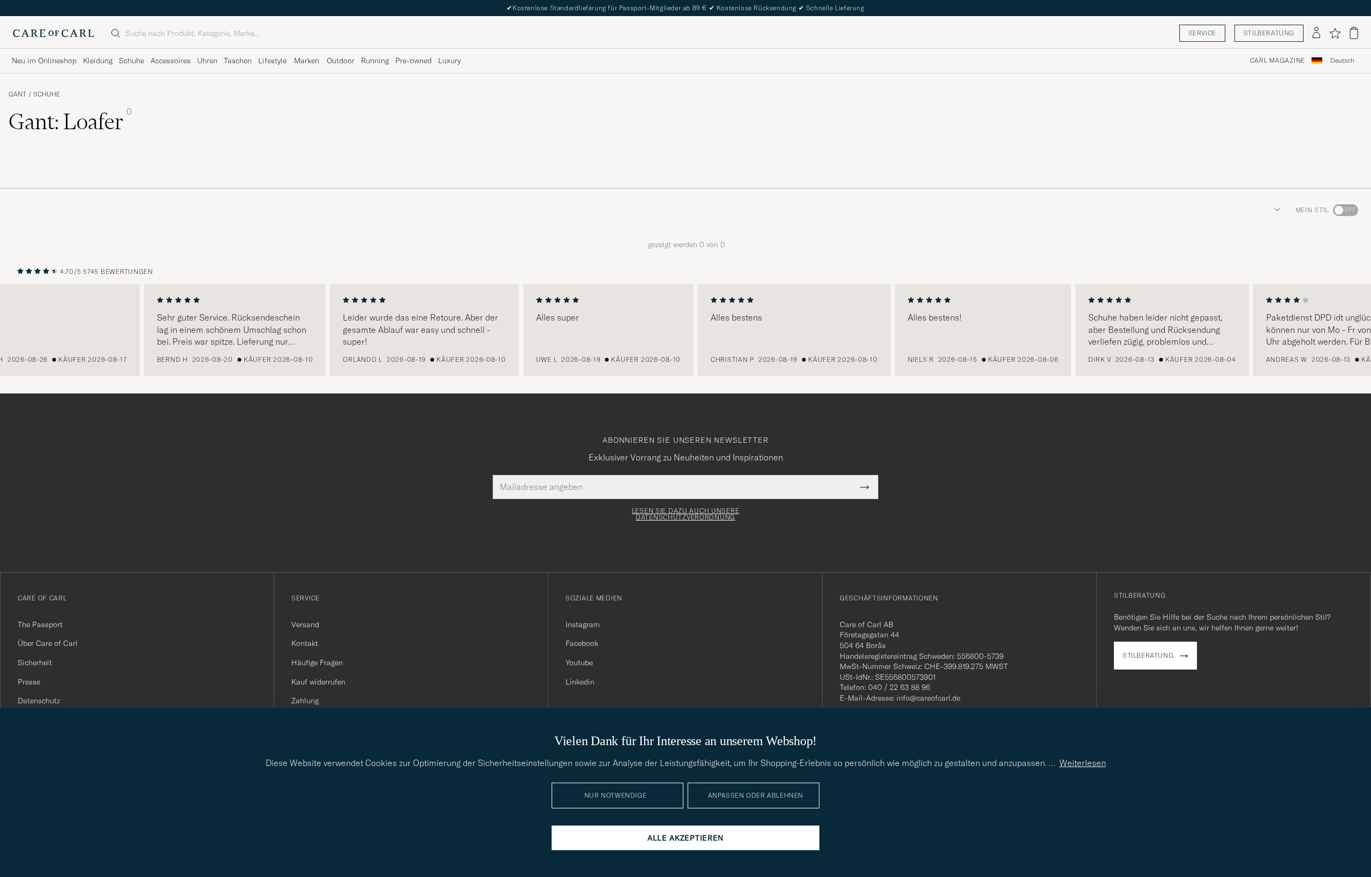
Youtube (579, 662)
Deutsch (1342, 60)
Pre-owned (413, 60)
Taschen (238, 60)
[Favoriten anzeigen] (1334, 33)
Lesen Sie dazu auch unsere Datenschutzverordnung (686, 514)
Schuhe (131, 60)
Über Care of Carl (48, 643)
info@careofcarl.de (928, 698)
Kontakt (304, 643)
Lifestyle (272, 60)
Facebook (582, 643)
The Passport (40, 624)
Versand (305, 624)
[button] (1275, 210)
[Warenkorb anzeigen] (1353, 33)
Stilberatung (1269, 33)
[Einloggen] (1316, 33)
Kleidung (97, 60)
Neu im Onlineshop (44, 60)
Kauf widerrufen (318, 682)
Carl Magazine (1277, 60)
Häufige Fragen (317, 662)
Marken (306, 60)
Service (1202, 33)
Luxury (449, 60)
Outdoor (341, 60)
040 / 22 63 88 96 (899, 687)
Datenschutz (39, 700)
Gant (17, 94)
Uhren (207, 60)
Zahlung (305, 700)
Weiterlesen (1082, 763)
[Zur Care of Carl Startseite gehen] (53, 33)
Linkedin (580, 682)
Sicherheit (35, 662)
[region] (685, 330)
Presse (29, 682)
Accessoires (170, 60)
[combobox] (1342, 61)
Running (375, 60)
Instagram (583, 624)
